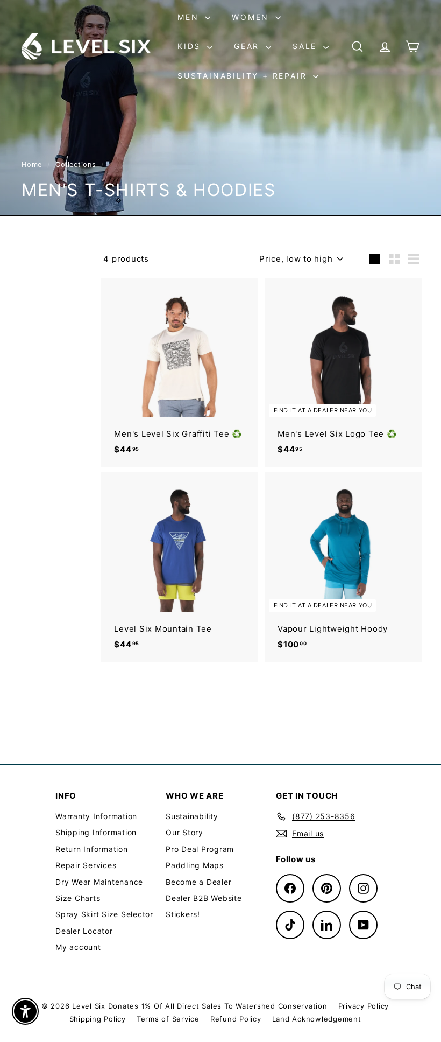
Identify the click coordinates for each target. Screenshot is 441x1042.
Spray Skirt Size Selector (104, 914)
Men (189, 17)
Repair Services (85, 865)
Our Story (184, 832)
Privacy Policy (363, 1006)
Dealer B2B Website (204, 898)
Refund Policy (235, 1019)
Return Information (91, 849)
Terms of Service (168, 1019)
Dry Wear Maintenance (99, 881)
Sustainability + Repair (243, 75)
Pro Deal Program (200, 849)
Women (252, 17)
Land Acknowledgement (316, 1019)
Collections (76, 164)
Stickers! (183, 914)
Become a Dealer (198, 881)
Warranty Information (96, 816)
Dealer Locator (84, 930)
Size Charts (77, 898)
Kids (190, 46)
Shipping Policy (97, 1019)
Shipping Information (96, 832)
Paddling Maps (195, 865)
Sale (307, 46)
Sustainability (192, 816)
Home (33, 164)
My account (78, 947)
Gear (248, 46)
